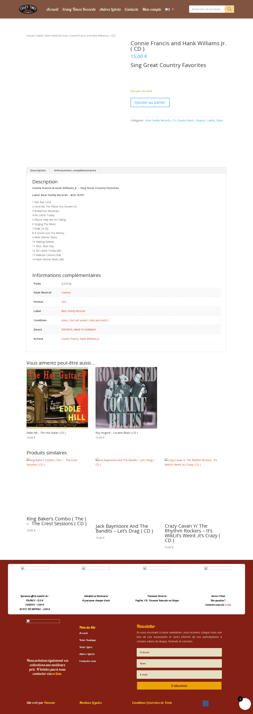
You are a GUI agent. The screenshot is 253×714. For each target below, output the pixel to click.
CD (174, 120)
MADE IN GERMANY (85, 329)
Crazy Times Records (78, 9)
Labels (40, 35)
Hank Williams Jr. (90, 339)
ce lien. (57, 673)
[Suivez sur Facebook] (206, 703)
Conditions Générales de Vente (152, 702)
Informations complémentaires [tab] (75, 170)
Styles (219, 120)
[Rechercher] (229, 9)
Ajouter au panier (150, 102)
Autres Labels (110, 9)
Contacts (131, 9)
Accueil (52, 9)
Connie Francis (70, 339)
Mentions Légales (90, 702)
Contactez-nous (87, 661)
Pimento (49, 702)
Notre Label (85, 647)
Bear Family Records (57, 35)
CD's (63, 301)
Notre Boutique (87, 640)
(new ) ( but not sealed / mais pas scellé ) (85, 320)
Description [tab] (38, 170)
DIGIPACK (66, 329)
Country (66, 292)
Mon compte (151, 9)
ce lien (228, 604)
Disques (200, 120)
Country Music (185, 120)
